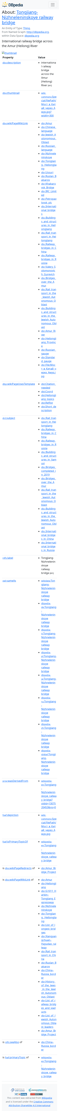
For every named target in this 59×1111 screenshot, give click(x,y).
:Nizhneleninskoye (48, 155)
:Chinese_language (48, 129)
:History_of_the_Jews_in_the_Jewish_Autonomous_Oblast (48, 989)
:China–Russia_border (48, 974)
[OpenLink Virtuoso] (17, 1089)
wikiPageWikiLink (15, 123)
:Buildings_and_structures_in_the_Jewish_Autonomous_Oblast (48, 318)
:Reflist (47, 403)
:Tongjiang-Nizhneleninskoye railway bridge (48, 615)
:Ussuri (47, 172)
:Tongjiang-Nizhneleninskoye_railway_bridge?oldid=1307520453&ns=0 (48, 794)
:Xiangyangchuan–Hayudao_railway (48, 942)
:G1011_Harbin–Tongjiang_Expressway (48, 896)
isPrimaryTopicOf (15, 841)
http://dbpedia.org (38, 32)
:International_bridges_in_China (48, 535)
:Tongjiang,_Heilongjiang (48, 164)
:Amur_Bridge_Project (48, 870)
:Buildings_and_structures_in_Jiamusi (48, 457)
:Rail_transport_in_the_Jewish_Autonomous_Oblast (48, 297)
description (12, 62)
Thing (26, 28)
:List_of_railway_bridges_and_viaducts (48, 1006)
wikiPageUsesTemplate (19, 384)
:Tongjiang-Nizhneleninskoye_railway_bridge (48, 851)
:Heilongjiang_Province (48, 342)
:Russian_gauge (48, 351)
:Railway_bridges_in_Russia (48, 259)
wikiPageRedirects (18, 868)
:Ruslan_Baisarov (48, 178)
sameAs (9, 580)
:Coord (47, 391)
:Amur (46, 123)
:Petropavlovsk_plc (48, 200)
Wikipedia (47, 1097)
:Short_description (48, 408)
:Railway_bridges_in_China (48, 247)
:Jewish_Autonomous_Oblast (48, 138)
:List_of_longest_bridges (48, 928)
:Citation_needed (48, 385)
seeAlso (12, 1042)
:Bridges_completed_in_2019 (48, 470)
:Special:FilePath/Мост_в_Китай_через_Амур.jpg (48, 825)
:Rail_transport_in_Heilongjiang (48, 236)
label (8, 558)
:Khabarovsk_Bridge (48, 185)
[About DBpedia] (12, 4)
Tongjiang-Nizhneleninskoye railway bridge (27, 17)
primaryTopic (15, 1057)
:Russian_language (48, 147)
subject (9, 418)
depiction (10, 815)
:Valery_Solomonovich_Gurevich (48, 270)
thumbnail (11, 93)
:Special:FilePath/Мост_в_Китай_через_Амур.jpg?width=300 (48, 104)
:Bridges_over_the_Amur (48, 281)
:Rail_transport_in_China (48, 955)
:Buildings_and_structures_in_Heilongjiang (48, 223)
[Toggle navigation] (52, 5)
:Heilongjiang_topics (48, 397)
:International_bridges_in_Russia (48, 546)
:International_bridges (48, 210)
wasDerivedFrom (15, 781)
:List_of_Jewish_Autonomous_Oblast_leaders (48, 1021)
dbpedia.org (32, 35)
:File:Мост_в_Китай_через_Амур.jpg (48, 370)
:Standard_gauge (48, 359)
